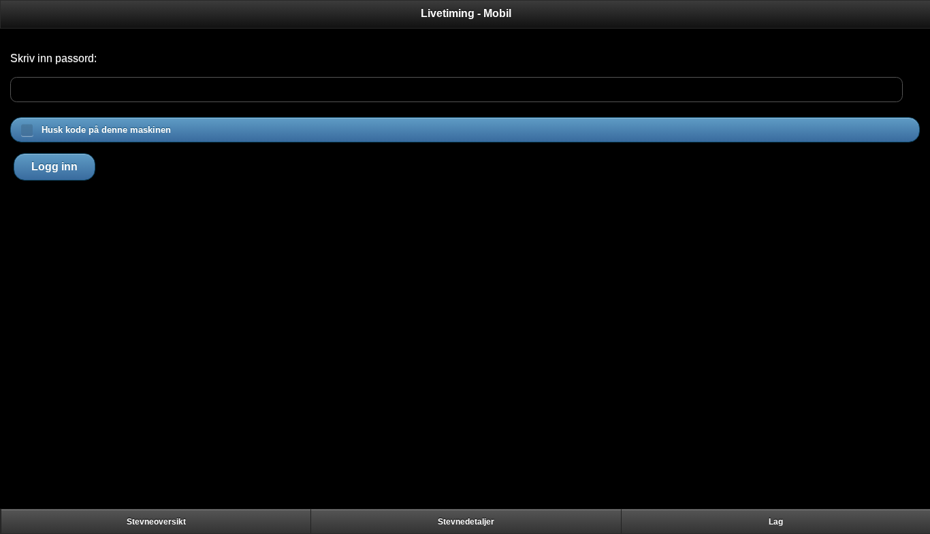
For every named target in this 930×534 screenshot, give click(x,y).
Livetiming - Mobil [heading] (466, 13)
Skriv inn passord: (53, 58)
